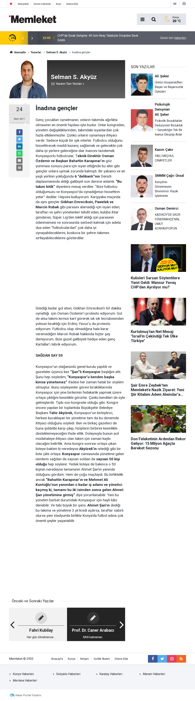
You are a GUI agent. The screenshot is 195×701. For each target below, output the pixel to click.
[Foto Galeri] (184, 4)
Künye (71, 659)
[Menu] (142, 19)
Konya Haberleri (23, 674)
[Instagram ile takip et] (172, 659)
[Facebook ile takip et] (152, 659)
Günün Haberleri (42, 3)
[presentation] (22, 38)
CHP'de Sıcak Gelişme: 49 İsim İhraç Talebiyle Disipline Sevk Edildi (98, 38)
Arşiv (58, 3)
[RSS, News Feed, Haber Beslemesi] (181, 659)
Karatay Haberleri (110, 674)
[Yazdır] (19, 168)
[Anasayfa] (11, 3)
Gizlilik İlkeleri (102, 659)
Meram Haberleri (154, 674)
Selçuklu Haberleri (68, 674)
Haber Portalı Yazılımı (28, 695)
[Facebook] (19, 132)
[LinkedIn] (19, 146)
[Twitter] (19, 139)
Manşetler (23, 3)
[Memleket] (32, 19)
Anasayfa (57, 659)
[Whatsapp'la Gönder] (19, 153)
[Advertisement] (80, 273)
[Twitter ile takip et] (162, 659)
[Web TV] (175, 4)
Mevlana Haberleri (25, 680)
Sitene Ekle (72, 3)
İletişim (84, 659)
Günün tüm (173, 38)
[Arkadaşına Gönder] (19, 160)
